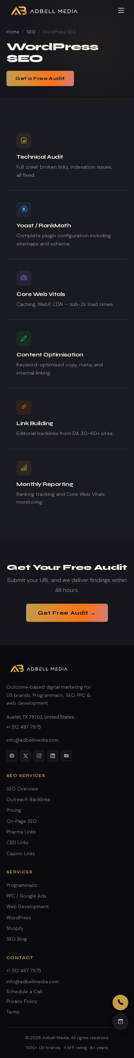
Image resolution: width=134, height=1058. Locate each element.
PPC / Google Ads (26, 896)
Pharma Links (21, 832)
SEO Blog (16, 939)
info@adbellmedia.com (32, 740)
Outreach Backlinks (28, 800)
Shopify (15, 928)
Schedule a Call (24, 992)
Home (12, 32)
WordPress (18, 918)
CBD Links (17, 843)
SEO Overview (22, 789)
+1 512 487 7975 (23, 727)
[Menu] (121, 10)
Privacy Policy (21, 1001)
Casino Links (20, 854)
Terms (13, 1012)
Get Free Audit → (67, 612)
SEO (30, 32)
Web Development (27, 907)
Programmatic (22, 885)
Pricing (13, 810)
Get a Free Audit (40, 78)
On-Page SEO (21, 821)
